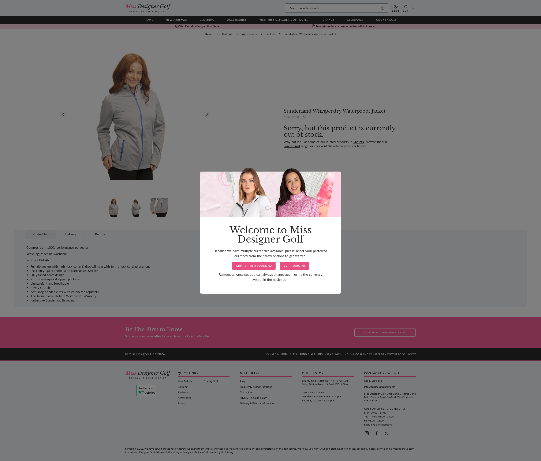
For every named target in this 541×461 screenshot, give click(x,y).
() (254, 265)
